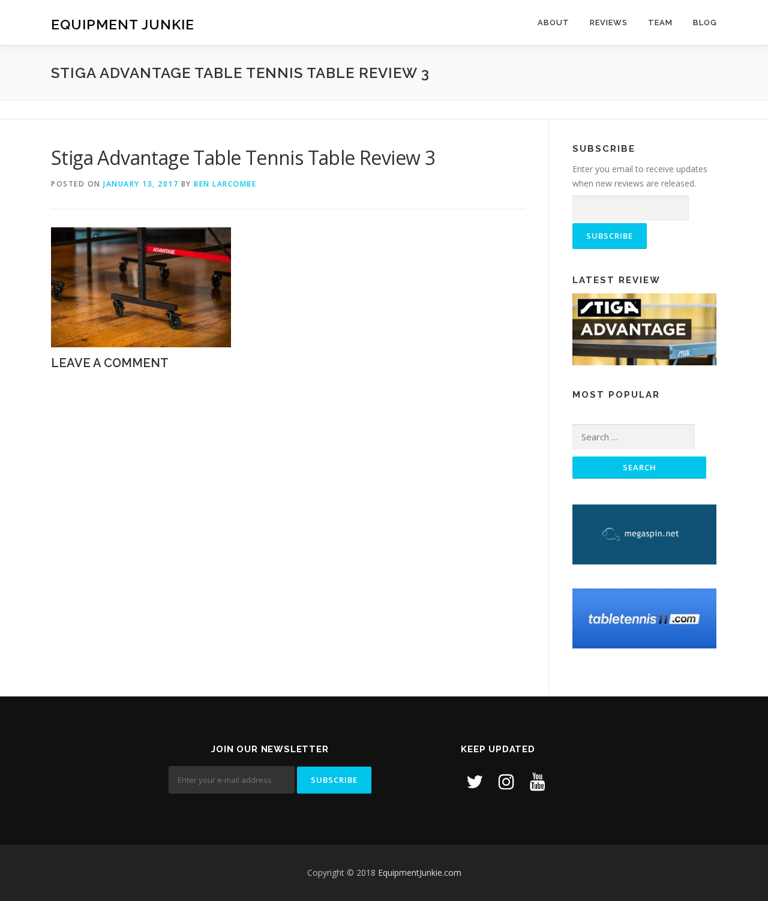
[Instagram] (506, 781)
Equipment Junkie (122, 24)
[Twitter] (474, 781)
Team (660, 22)
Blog (705, 22)
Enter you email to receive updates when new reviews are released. (639, 176)
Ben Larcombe (225, 184)
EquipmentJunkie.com (419, 872)
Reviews (609, 22)
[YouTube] (537, 781)
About (553, 22)
